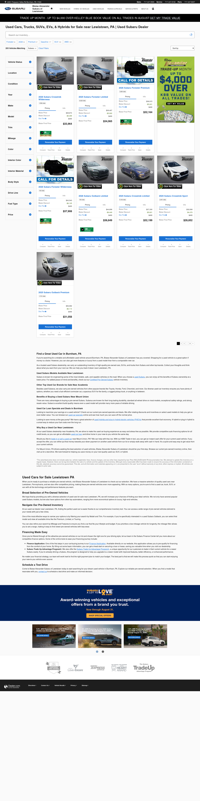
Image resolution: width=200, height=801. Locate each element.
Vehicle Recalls (60, 685)
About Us (144, 9)
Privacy (73, 685)
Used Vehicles (98, 9)
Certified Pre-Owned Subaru (101, 379)
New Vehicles (65, 9)
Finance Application (97, 543)
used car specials (75, 415)
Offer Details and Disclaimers (166, 122)
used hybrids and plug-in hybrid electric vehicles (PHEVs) (118, 419)
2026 (22, 41)
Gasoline (46, 41)
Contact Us (44, 685)
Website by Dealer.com (12, 686)
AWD (68, 41)
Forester (10, 41)
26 (190, 343)
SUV (57, 41)
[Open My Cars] (152, 9)
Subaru (31, 48)
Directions (31, 685)
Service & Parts (131, 9)
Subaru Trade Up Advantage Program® (93, 549)
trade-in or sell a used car (61, 438)
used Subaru (139, 377)
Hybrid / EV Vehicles (81, 9)
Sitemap (84, 685)
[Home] (17, 9)
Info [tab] (64, 108)
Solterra (99, 636)
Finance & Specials (114, 9)
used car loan (76, 434)
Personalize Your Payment (55, 142)
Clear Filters (44, 48)
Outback (54, 636)
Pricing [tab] (47, 108)
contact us (43, 571)
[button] (55, 103)
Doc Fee (42, 118)
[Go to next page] (192, 343)
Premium (33, 41)
